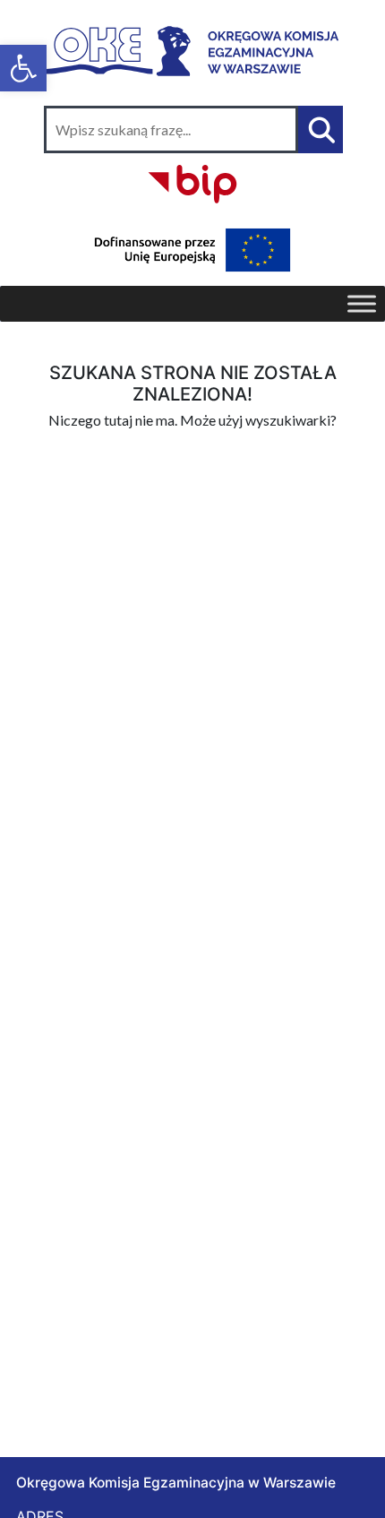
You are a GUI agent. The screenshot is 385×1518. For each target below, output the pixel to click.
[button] (23, 68)
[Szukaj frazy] (320, 129)
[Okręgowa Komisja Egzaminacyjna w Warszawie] (192, 48)
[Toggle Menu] (361, 303)
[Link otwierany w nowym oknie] (192, 181)
